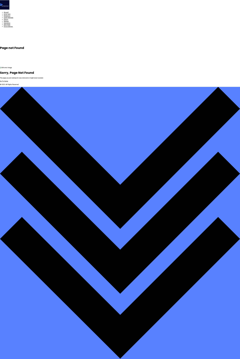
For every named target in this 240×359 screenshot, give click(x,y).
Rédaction (7, 16)
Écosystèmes (8, 26)
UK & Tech (7, 14)
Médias (6, 21)
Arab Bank (7, 25)
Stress (6, 19)
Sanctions (7, 23)
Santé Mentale (8, 18)
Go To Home (4, 81)
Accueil (6, 12)
